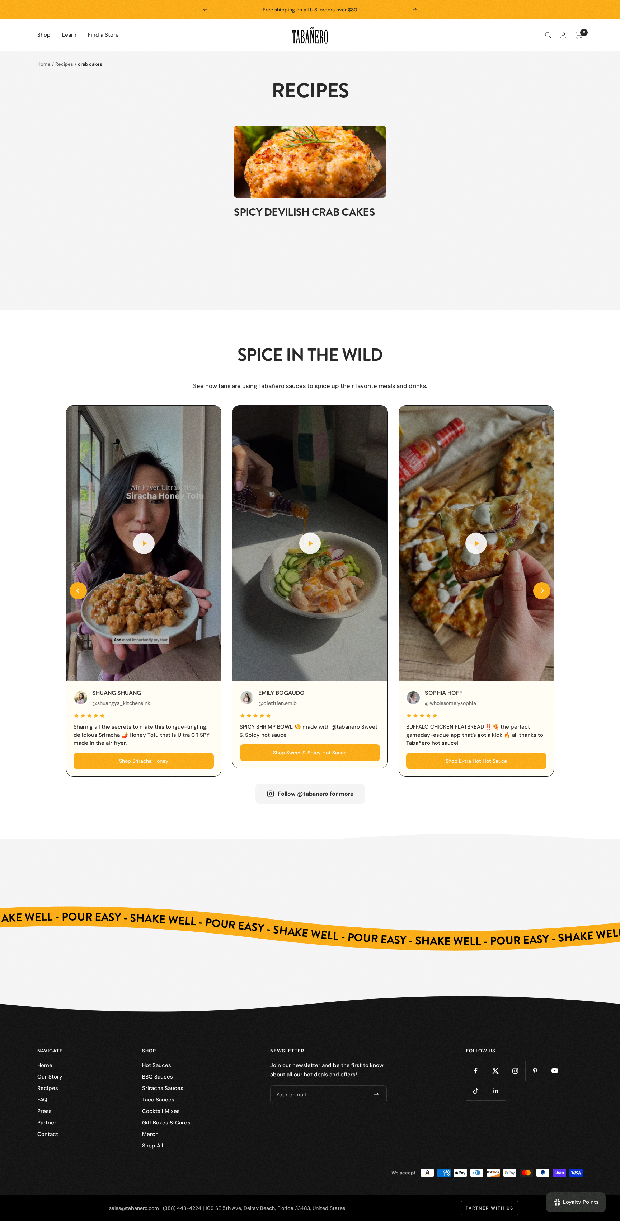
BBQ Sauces (157, 1076)
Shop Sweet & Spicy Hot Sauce (310, 752)
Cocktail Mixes (161, 1111)
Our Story (49, 1076)
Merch (150, 1134)
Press (44, 1111)
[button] (78, 590)
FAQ (42, 1099)
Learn (69, 34)
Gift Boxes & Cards (166, 1122)
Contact (47, 1134)
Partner (46, 1122)
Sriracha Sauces (162, 1088)
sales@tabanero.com (134, 1208)
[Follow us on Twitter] (496, 1071)
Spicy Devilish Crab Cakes (304, 212)
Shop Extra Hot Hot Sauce (476, 761)
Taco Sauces (158, 1099)
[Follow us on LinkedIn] (496, 1090)
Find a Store (103, 34)
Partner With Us (489, 1208)
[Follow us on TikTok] (476, 1090)
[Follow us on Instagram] (515, 1071)
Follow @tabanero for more (315, 793)
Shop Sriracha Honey (143, 761)
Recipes (64, 64)
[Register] (377, 1094)
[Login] (563, 35)
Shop (44, 34)
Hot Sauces (156, 1065)
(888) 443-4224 (182, 1208)
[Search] (548, 35)
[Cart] (579, 35)
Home (44, 64)
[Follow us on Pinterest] (535, 1071)
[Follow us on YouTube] (555, 1071)
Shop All (152, 1145)
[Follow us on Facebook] (476, 1071)
